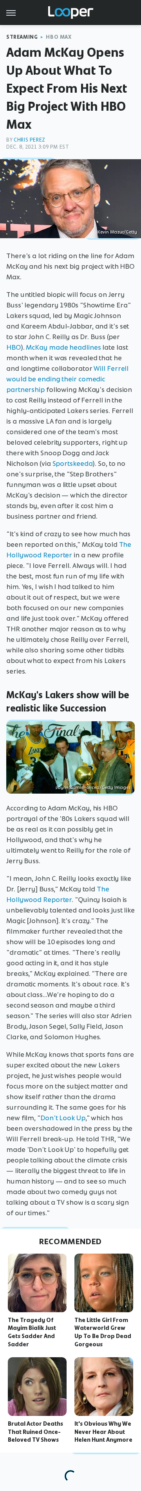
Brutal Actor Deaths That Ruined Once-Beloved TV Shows (35, 1432)
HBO (13, 347)
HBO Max (58, 37)
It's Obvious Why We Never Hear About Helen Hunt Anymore (103, 1432)
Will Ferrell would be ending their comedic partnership (67, 379)
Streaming (22, 37)
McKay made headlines (63, 347)
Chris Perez (29, 140)
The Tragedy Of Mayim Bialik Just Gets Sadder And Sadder (32, 1332)
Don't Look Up (62, 1118)
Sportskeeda (72, 463)
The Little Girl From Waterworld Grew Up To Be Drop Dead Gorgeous (102, 1332)
